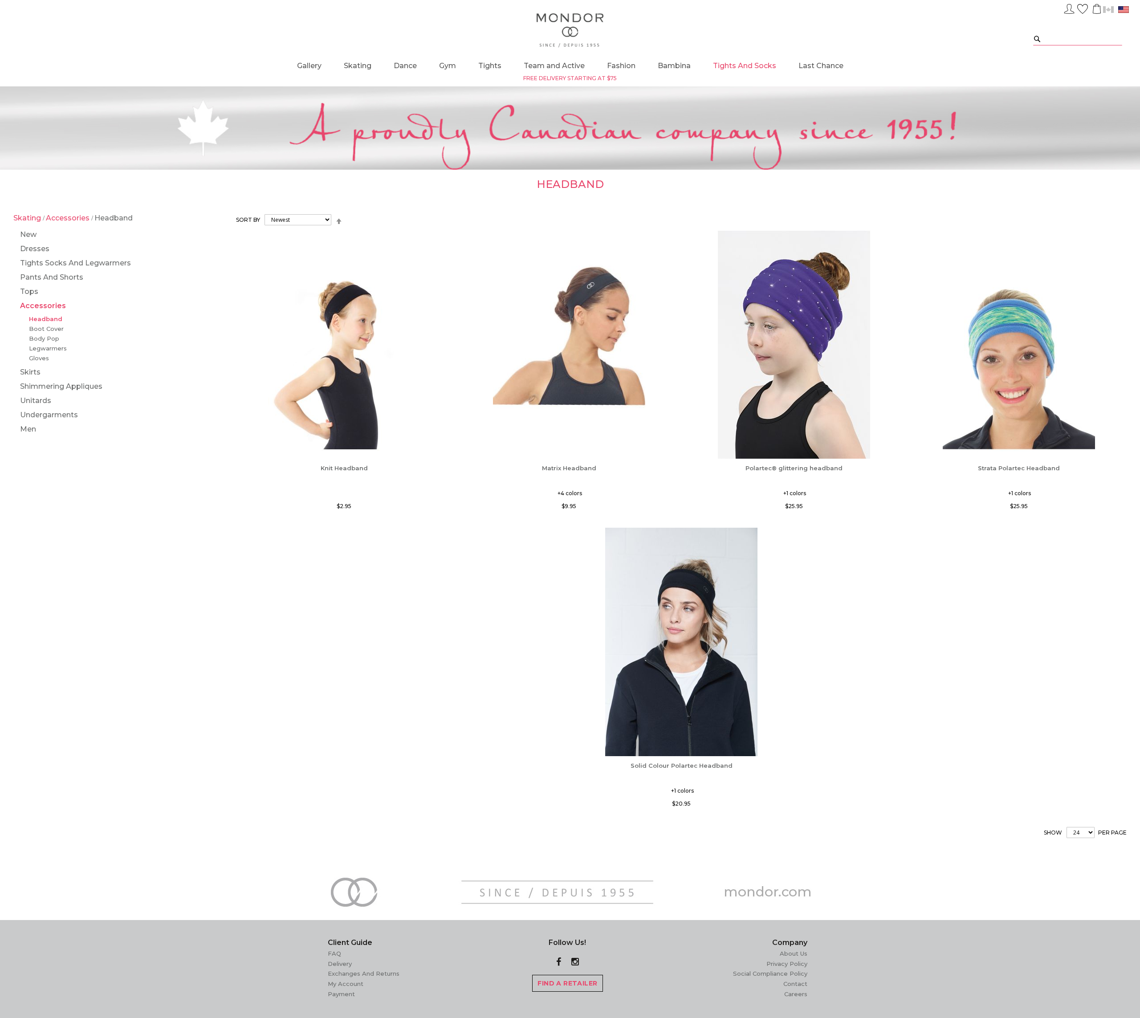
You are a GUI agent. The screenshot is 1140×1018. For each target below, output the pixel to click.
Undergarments (49, 415)
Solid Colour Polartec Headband (682, 765)
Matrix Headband (569, 468)
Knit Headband (344, 468)
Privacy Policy (786, 963)
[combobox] (1077, 38)
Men (28, 429)
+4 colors (570, 493)
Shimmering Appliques (61, 386)
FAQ (334, 953)
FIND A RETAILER (567, 983)
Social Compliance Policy (770, 973)
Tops (29, 291)
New (28, 234)
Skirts (30, 372)
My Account (345, 983)
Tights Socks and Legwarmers (75, 263)
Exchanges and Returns (363, 973)
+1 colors (794, 493)
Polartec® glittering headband (794, 468)
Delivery (340, 963)
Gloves (39, 358)
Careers (795, 994)
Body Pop (44, 338)
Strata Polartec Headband (1019, 468)
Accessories (68, 218)
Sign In (1069, 7)
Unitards (35, 400)
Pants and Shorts (51, 277)
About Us (793, 953)
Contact (795, 983)
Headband (45, 318)
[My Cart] (1096, 9)
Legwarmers (48, 348)
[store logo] (570, 30)
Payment (341, 994)
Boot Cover (46, 328)
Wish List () (1082, 7)
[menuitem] (309, 65)
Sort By (248, 219)
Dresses (34, 248)
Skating (28, 218)
